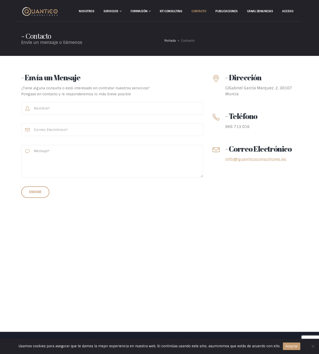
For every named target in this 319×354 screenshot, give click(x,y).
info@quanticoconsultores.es (255, 159)
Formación (139, 11)
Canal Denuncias (260, 11)
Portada (170, 41)
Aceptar (291, 346)
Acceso (287, 11)
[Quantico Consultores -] (40, 11)
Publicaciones (226, 11)
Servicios (110, 11)
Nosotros (86, 11)
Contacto (198, 11)
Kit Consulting (171, 11)
